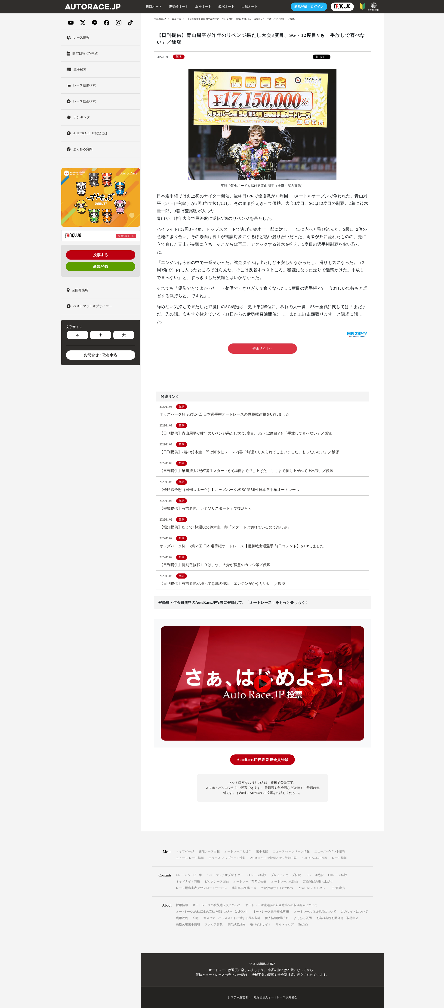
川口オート (154, 6)
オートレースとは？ (237, 851)
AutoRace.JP (160, 19)
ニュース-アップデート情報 (227, 858)
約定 (196, 918)
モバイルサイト (260, 924)
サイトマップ (285, 924)
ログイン (309, 6)
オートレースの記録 (284, 881)
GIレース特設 (314, 875)
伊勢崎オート (178, 6)
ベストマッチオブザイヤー (225, 875)
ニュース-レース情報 (190, 858)
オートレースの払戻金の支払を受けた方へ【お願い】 (212, 911)
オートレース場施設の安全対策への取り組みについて (281, 905)
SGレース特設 (256, 875)
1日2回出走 (337, 888)
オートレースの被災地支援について (217, 905)
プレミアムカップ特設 (286, 875)
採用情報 (182, 905)
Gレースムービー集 (189, 875)
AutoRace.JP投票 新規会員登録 (262, 760)
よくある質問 (303, 918)
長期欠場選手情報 (188, 924)
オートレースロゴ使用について (315, 911)
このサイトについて (354, 911)
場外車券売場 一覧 (244, 888)
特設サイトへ (263, 348)
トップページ (185, 851)
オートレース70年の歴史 (250, 881)
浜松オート (203, 6)
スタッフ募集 (214, 924)
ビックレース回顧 (217, 881)
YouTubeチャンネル (312, 888)
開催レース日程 (209, 851)
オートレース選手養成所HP (271, 911)
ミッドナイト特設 (188, 881)
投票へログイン (126, 236)
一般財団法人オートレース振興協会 (274, 997)
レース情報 (339, 858)
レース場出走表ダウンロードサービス (201, 888)
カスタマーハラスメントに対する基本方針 (231, 918)
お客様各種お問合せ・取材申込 (337, 918)
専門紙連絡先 (236, 924)
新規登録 (100, 266)
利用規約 (182, 918)
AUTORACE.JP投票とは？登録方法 (273, 858)
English (303, 924)
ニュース (176, 19)
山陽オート (249, 6)
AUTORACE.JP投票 (314, 858)
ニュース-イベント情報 (329, 851)
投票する (100, 255)
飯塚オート (226, 6)
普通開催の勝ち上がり (318, 881)
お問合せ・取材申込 (100, 355)
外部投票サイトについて (277, 888)
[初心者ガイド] (362, 6)
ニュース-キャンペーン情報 (291, 851)
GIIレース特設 (337, 875)
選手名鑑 (262, 851)
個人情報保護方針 (277, 918)
